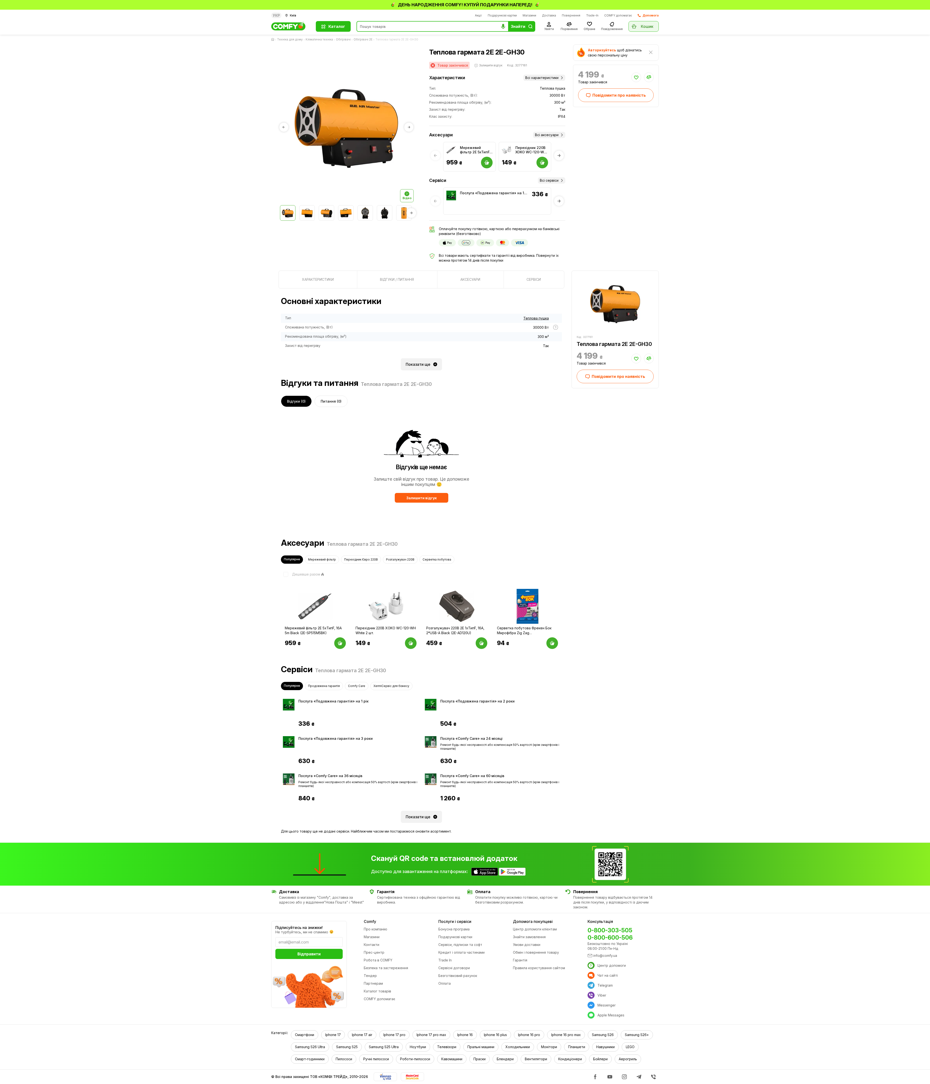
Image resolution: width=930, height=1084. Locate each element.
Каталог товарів (377, 991)
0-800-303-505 (610, 930)
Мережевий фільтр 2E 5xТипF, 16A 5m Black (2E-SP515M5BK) (475, 150)
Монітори (549, 1047)
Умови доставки (526, 945)
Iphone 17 (333, 1035)
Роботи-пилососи (415, 1059)
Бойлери (600, 1059)
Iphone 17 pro (394, 1035)
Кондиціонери (570, 1059)
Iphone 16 (465, 1035)
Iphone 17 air (362, 1035)
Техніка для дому (290, 39)
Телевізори (446, 1047)
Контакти (371, 945)
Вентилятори (536, 1059)
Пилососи (344, 1059)
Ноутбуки (418, 1047)
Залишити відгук (421, 498)
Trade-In (592, 15)
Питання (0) (331, 401)
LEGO (630, 1047)
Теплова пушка (536, 318)
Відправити (309, 953)
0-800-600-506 (610, 937)
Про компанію (375, 929)
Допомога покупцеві (533, 921)
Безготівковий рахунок (457, 976)
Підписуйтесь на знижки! (299, 927)
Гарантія (520, 960)
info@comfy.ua (605, 955)
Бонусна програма (454, 929)
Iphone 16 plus (495, 1035)
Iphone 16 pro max (566, 1035)
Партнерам (373, 983)
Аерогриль (628, 1059)
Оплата (444, 983)
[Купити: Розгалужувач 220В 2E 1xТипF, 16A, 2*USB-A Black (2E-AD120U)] (481, 643)
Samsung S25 (347, 1047)
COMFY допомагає (618, 15)
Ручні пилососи (376, 1059)
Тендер (370, 976)
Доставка (549, 15)
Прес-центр (374, 952)
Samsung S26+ (637, 1035)
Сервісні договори (454, 968)
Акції (478, 15)
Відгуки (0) (296, 401)
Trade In (445, 960)
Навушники (605, 1047)
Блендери (505, 1059)
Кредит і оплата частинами (461, 952)
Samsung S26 (603, 1035)
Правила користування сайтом (539, 968)
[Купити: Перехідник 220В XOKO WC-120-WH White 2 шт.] (411, 643)
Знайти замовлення (529, 937)
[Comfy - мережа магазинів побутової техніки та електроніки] (290, 26)
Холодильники (517, 1047)
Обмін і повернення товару (536, 952)
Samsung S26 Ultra (310, 1047)
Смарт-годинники (310, 1059)
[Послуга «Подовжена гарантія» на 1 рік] (451, 195)
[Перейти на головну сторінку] (273, 39)
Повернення (571, 15)
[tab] (318, 279)
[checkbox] (300, 574)
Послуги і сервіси (454, 921)
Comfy (370, 921)
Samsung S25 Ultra (384, 1047)
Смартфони (304, 1035)
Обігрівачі (343, 39)
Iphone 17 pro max (431, 1035)
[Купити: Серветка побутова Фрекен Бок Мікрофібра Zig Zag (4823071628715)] (552, 643)
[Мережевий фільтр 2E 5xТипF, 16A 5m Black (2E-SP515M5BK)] (451, 150)
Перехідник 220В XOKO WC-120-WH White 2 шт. (530, 150)
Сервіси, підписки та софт (460, 945)
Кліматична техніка (319, 39)
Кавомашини (451, 1059)
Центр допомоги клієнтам (535, 929)
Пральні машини (480, 1047)
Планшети (576, 1047)
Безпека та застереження (386, 968)
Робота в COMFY (378, 960)
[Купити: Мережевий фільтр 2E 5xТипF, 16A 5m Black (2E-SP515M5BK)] (340, 643)
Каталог (336, 26)
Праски (479, 1059)
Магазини (529, 15)
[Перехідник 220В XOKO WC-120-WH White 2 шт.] (507, 150)
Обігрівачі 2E (363, 39)
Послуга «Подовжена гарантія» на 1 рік (492, 193)
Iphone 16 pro (529, 1035)
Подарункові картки (502, 15)
